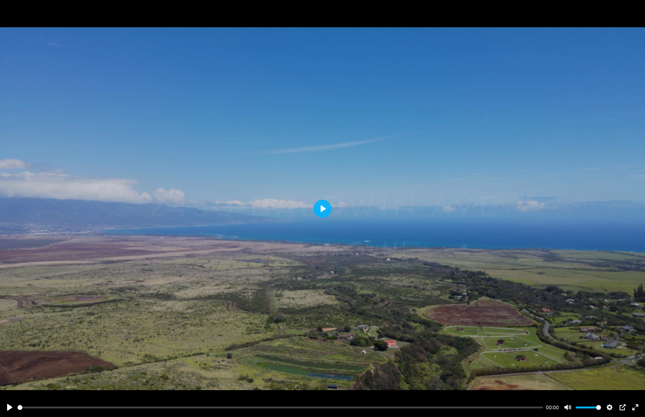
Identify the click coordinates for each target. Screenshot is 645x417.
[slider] (280, 407)
